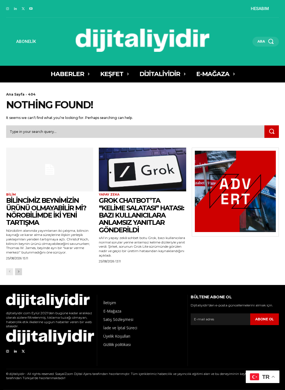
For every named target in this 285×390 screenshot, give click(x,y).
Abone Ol (264, 319)
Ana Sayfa (15, 94)
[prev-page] (9, 271)
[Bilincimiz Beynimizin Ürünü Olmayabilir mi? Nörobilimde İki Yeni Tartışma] (49, 169)
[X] (23, 8)
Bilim (11, 194)
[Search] (271, 131)
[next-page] (18, 271)
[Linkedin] (15, 8)
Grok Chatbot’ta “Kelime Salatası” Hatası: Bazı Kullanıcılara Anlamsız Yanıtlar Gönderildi (141, 215)
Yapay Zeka (109, 194)
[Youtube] (30, 8)
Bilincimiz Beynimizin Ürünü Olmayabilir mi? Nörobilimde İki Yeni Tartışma (46, 211)
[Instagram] (7, 8)
